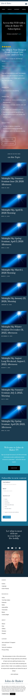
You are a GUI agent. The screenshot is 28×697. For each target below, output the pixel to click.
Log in (19, 34)
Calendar (4, 586)
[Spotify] (19, 548)
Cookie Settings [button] (5, 694)
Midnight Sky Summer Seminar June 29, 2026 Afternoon (12, 181)
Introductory (20, 66)
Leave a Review (9, 143)
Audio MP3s (5, 607)
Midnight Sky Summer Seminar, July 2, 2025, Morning (12, 392)
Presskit (4, 634)
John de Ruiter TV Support (8, 643)
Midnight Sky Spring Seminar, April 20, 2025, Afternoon (13, 424)
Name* (4, 489)
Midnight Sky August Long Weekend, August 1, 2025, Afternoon (13, 361)
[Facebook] (8, 548)
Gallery (3, 629)
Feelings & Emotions (11, 66)
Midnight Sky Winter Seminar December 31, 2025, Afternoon (12, 329)
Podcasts (4, 603)
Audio (10, 9)
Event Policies (5, 589)
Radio (3, 605)
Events (3, 584)
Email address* (6, 482)
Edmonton (13, 61)
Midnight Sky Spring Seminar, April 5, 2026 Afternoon (12, 241)
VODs (3, 9)
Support (16, 9)
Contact (4, 645)
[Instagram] (16, 548)
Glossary (4, 631)
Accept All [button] (13, 694)
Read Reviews (9, 139)
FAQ (3, 626)
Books (3, 612)
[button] (8, 139)
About (3, 624)
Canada (8, 61)
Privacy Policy (5, 650)
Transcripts (4, 610)
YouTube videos (6, 600)
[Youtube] (12, 548)
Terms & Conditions (7, 647)
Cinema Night (5, 615)
